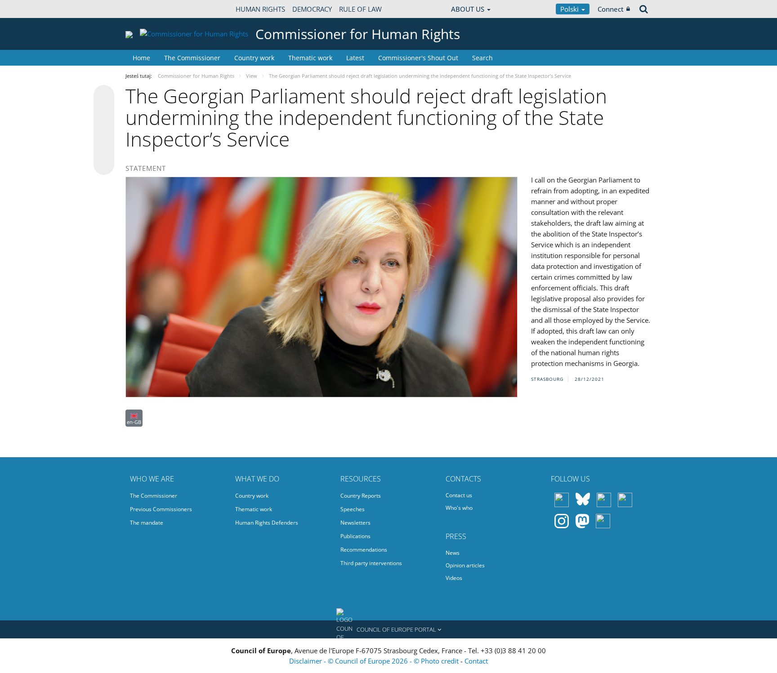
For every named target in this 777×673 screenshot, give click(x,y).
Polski (570, 8)
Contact (476, 660)
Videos (454, 578)
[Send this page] (104, 164)
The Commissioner (192, 57)
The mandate (146, 522)
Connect (611, 8)
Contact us (459, 495)
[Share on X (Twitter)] (104, 113)
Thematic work (310, 57)
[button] (388, 629)
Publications (355, 536)
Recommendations (363, 549)
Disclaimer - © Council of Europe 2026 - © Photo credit (374, 660)
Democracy (312, 8)
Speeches (352, 509)
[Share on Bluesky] (104, 96)
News (453, 553)
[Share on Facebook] (104, 130)
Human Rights (260, 8)
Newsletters (355, 522)
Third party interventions (371, 563)
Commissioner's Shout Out (418, 57)
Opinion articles (465, 565)
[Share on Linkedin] (104, 147)
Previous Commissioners (161, 509)
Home (141, 57)
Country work (254, 57)
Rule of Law (360, 8)
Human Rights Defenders (266, 522)
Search (482, 57)
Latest (355, 57)
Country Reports (360, 495)
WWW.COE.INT (147, 9)
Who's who (459, 508)
